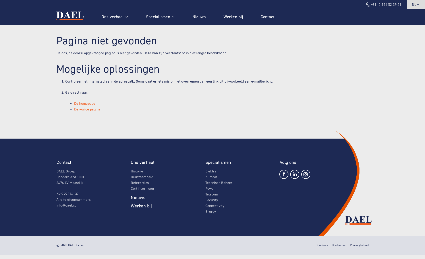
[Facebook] (284, 174)
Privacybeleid (359, 245)
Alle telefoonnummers (73, 199)
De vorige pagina (87, 109)
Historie (137, 171)
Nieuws (199, 16)
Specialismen (158, 16)
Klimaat (211, 177)
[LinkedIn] (295, 174)
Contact (268, 16)
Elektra (211, 171)
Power (210, 188)
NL (414, 4)
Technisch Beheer (218, 182)
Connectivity (214, 205)
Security (211, 200)
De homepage (84, 103)
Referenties (140, 182)
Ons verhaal (113, 16)
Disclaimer (339, 245)
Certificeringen (142, 188)
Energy (210, 211)
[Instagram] (306, 174)
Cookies (322, 245)
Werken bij (233, 16)
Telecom (211, 194)
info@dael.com (67, 205)
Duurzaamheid (142, 177)
